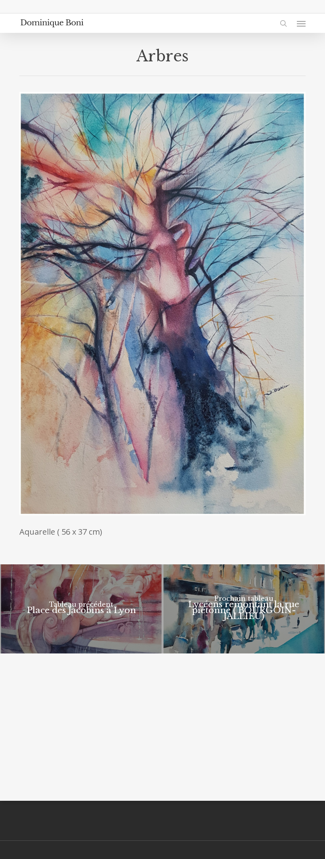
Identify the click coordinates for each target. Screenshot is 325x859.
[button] (301, 23)
